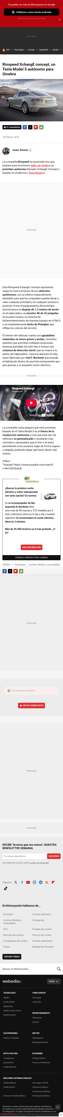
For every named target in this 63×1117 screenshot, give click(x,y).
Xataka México (9, 1083)
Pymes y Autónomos (41, 1062)
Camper (31, 50)
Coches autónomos (42, 941)
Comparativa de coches (15, 941)
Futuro (6, 946)
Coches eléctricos (41, 914)
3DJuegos (36, 997)
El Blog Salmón (38, 1058)
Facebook (25, 127)
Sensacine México (40, 1087)
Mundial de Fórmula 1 (43, 946)
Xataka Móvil (9, 1002)
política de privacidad (39, 863)
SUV (5, 929)
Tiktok (5, 888)
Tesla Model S (36, 172)
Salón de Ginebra (40, 165)
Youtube (28, 882)
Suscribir (54, 856)
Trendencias (8, 1058)
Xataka (6, 997)
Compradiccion (9, 1067)
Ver (33, 705)
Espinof (35, 1022)
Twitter (30, 127)
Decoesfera (8, 1062)
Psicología (19, 50)
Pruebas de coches (42, 929)
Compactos (38, 920)
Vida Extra (36, 1002)
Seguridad (43, 50)
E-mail (41, 127)
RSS (46, 882)
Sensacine (37, 1018)
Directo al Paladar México (14, 1096)
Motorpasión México (41, 1096)
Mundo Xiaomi (9, 1015)
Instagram (34, 882)
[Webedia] (11, 983)
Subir (51, 981)
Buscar (59, 969)
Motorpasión (37, 1038)
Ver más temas (12, 956)
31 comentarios (13, 127)
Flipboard (36, 127)
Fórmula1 (8, 914)
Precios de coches (41, 935)
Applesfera (8, 1006)
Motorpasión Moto (40, 1042)
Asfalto (55, 50)
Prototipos (20, 564)
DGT (8, 50)
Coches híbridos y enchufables (44, 564)
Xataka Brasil (9, 1087)
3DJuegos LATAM (40, 1083)
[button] (21, 150)
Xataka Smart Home (12, 1010)
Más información (31, 547)
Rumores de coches (13, 935)
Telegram (40, 882)
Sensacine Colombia (41, 1091)
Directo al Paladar (11, 1038)
